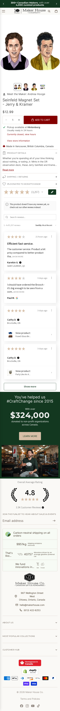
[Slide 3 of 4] (34, 86)
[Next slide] (56, 3)
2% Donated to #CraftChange (24, 184)
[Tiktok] (38, 706)
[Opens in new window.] (16, 298)
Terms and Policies (30, 698)
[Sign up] (54, 520)
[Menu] (3, 11)
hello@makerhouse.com (32, 605)
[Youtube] (33, 706)
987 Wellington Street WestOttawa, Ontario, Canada (32, 596)
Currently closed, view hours (21, 134)
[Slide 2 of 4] (25, 86)
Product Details (16, 153)
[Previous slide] (3, 3)
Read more (8, 170)
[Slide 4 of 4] (42, 86)
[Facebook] (22, 706)
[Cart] (56, 11)
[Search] (49, 11)
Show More (17, 256)
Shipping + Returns (17, 177)
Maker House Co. (34, 692)
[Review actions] (51, 236)
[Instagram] (27, 706)
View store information (18, 140)
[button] (42, 192)
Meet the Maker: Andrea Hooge (26, 94)
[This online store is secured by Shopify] (30, 671)
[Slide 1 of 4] (17, 86)
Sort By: (39, 225)
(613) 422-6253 (32, 610)
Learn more (30, 436)
